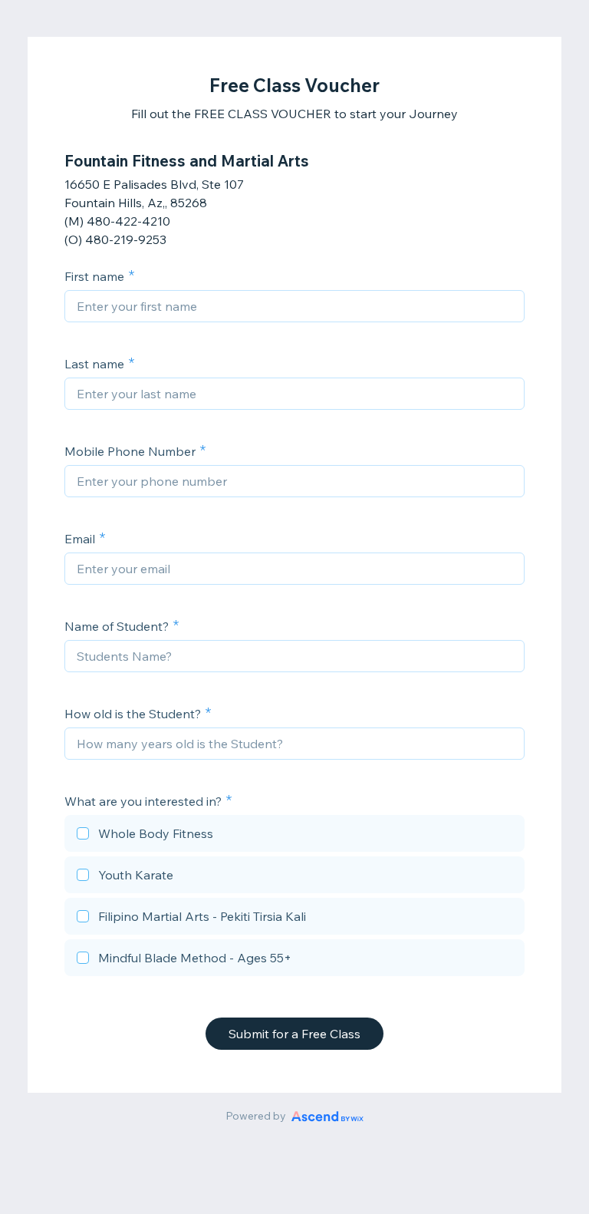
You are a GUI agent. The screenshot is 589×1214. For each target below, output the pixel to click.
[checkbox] (294, 835)
